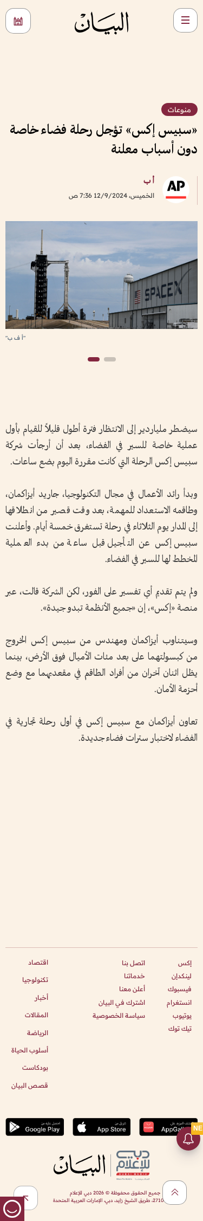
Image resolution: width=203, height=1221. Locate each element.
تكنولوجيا (35, 979)
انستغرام (179, 1002)
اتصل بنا (133, 963)
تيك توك (180, 1028)
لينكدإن (182, 976)
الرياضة (37, 1033)
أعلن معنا (132, 989)
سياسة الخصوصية (119, 1015)
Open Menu (185, 20)
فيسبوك (180, 989)
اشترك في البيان (122, 1002)
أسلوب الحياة (29, 1050)
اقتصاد (38, 962)
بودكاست (35, 1067)
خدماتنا (134, 976)
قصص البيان (29, 1085)
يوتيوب (182, 1015)
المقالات (36, 1015)
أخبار (41, 997)
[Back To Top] (174, 1192)
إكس (185, 963)
